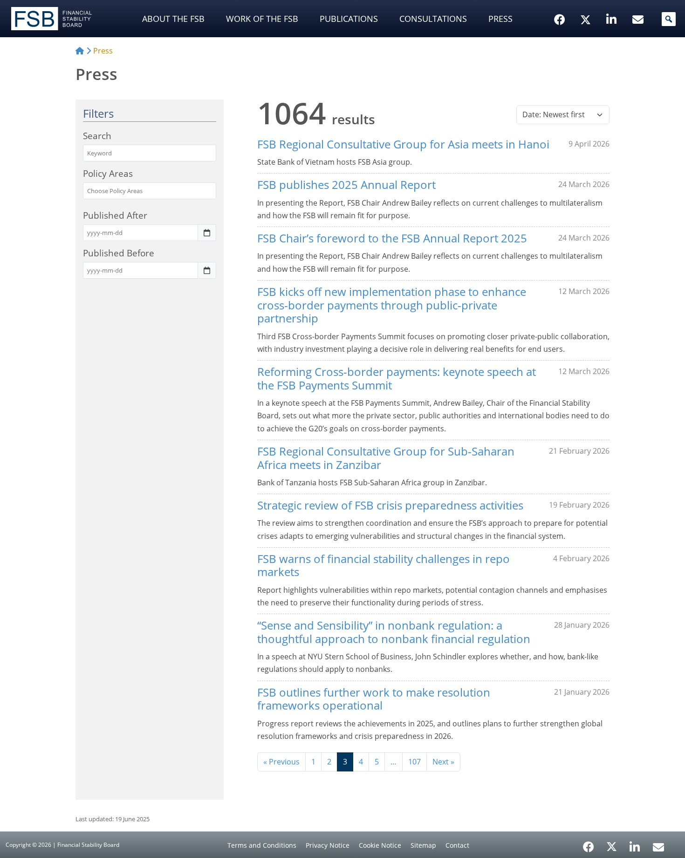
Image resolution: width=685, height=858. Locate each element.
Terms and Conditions (261, 845)
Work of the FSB (262, 18)
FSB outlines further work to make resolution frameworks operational (373, 698)
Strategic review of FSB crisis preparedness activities (390, 505)
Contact (457, 845)
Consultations (433, 18)
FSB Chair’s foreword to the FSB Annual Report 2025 (392, 238)
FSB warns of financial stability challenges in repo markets (383, 565)
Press (500, 18)
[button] (669, 19)
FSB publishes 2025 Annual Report (346, 184)
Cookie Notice (380, 845)
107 (414, 762)
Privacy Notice (327, 845)
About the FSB (173, 18)
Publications (349, 18)
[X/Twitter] (587, 5)
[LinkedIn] (635, 843)
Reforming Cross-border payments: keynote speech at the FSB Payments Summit (396, 378)
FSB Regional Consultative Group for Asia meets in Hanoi (403, 144)
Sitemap (423, 845)
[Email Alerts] (658, 846)
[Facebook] (588, 843)
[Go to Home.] (79, 51)
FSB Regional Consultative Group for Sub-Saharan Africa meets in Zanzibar (385, 457)
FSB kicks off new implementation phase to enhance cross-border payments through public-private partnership (391, 305)
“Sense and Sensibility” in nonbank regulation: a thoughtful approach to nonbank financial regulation (393, 631)
